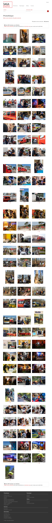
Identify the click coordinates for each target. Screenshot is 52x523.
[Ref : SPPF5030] (9, 303)
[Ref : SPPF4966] (24, 397)
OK (47, 11)
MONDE (5, 498)
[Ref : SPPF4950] (24, 433)
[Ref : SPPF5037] (24, 332)
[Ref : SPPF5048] (9, 356)
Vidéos (27, 5)
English (47, 2)
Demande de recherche (8, 509)
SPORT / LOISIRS (7, 503)
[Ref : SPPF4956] (24, 380)
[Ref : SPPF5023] (38, 262)
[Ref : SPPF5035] (38, 317)
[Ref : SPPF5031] (24, 303)
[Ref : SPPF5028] (24, 291)
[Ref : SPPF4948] (38, 421)
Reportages (21, 5)
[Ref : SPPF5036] (9, 332)
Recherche (15, 5)
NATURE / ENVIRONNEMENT (9, 499)
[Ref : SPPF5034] (24, 320)
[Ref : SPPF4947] (24, 421)
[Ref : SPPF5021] (9, 262)
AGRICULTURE (6, 495)
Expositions (6, 508)
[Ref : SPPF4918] (24, 457)
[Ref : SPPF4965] (9, 395)
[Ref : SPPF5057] (24, 368)
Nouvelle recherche (17, 18)
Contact (32, 5)
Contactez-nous (6, 513)
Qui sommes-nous (7, 514)
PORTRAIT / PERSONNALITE (9, 500)
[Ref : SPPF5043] (38, 344)
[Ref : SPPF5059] (9, 380)
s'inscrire (4, 9)
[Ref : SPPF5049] (24, 356)
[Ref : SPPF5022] (24, 262)
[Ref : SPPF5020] (38, 250)
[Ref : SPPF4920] (9, 472)
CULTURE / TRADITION (8, 496)
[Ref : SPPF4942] (38, 445)
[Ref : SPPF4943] (9, 409)
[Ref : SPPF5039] (9, 344)
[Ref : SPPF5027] (9, 291)
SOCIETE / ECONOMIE (8, 502)
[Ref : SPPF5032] (38, 303)
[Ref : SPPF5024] (9, 277)
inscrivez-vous (27, 26)
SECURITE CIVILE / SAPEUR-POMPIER (11, 501)
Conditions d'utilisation (8, 518)
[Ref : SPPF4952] (9, 445)
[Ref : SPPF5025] (24, 279)
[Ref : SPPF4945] (38, 409)
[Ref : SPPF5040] (24, 344)
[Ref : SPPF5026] (38, 277)
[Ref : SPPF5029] (38, 291)
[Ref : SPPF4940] (9, 457)
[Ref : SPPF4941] (24, 445)
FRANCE (5, 497)
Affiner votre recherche (7, 18)
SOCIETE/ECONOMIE (30, 497)
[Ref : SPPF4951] (38, 433)
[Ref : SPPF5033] (9, 320)
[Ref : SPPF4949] (9, 433)
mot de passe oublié (29, 9)
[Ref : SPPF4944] (24, 409)
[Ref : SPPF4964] (38, 380)
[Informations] (39, 256)
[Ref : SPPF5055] (38, 356)
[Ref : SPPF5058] (38, 368)
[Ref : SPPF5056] (9, 368)
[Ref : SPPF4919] (38, 457)
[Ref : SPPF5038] (38, 332)
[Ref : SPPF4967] (38, 397)
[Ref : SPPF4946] (9, 421)
